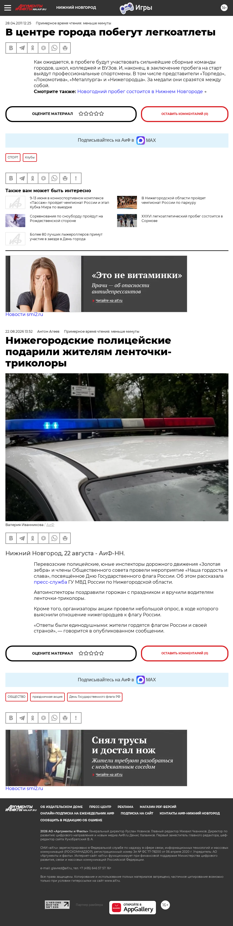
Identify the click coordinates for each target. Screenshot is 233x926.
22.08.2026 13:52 (19, 331)
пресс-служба (50, 582)
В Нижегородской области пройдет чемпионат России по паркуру (174, 200)
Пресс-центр (100, 807)
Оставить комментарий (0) (184, 114)
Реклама (125, 807)
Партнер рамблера (89, 904)
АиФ (50, 525)
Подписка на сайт (137, 813)
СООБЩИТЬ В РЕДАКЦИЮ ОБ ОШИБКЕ (71, 820)
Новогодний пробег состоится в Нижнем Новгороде (140, 91)
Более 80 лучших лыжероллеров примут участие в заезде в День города (66, 236)
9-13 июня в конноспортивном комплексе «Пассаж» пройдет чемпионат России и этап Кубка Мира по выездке (69, 202)
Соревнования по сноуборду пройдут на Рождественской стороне (66, 218)
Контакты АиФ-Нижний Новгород (190, 813)
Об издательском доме (61, 807)
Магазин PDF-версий (158, 807)
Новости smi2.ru (24, 314)
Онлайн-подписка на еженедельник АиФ (77, 813)
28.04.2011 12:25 (18, 23)
